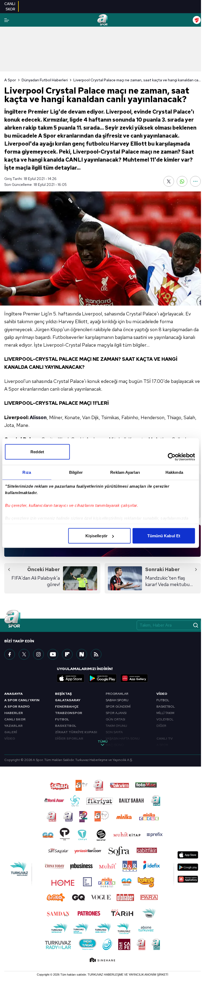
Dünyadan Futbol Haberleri (45, 80)
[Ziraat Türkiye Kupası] (197, 20)
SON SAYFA (114, 732)
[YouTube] (53, 654)
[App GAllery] (134, 678)
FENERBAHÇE (66, 706)
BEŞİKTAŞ (63, 694)
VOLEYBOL (165, 719)
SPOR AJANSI (116, 713)
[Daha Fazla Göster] (195, 181)
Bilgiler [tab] (76, 472)
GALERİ (10, 732)
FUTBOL (62, 719)
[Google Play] (102, 678)
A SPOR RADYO (17, 706)
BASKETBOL (65, 726)
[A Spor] (102, 20)
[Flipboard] (67, 654)
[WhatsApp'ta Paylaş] (182, 181)
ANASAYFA (13, 694)
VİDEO (9, 738)
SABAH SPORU (117, 700)
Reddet (37, 452)
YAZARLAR (13, 726)
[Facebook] (9, 654)
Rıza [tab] (26, 472)
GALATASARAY (67, 700)
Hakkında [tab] (174, 472)
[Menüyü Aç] (6, 20)
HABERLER (13, 713)
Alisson (38, 417)
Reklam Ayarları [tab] (125, 472)
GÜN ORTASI (115, 719)
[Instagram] (38, 654)
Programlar (117, 694)
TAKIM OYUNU (116, 726)
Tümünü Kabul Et (163, 536)
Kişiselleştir (96, 536)
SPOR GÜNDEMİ (118, 706)
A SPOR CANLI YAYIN (22, 700)
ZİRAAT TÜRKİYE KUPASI (76, 732)
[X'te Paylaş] (168, 181)
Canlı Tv (164, 738)
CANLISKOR (9, 6)
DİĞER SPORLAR (69, 738)
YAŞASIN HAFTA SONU (123, 738)
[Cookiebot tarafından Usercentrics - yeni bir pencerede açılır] (171, 457)
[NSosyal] (81, 654)
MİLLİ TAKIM (165, 713)
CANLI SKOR (15, 719)
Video (161, 694)
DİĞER (161, 726)
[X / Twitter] (24, 654)
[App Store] (71, 678)
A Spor (10, 80)
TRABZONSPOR (68, 713)
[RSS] (96, 654)
